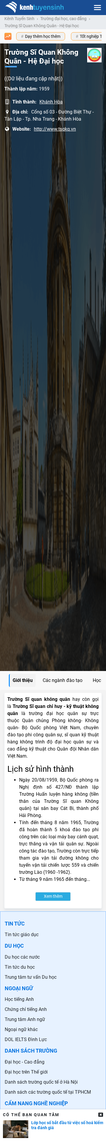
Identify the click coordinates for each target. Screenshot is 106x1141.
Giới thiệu (23, 680)
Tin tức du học (20, 967)
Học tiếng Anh (19, 999)
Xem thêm (53, 896)
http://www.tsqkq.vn (55, 129)
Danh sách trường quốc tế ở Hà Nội (41, 1082)
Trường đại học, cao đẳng (63, 18)
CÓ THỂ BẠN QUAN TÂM (31, 1114)
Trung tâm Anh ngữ (25, 1019)
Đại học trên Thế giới (26, 1072)
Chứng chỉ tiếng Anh (26, 1009)
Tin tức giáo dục (22, 934)
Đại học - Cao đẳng (24, 1062)
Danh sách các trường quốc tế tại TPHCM (48, 1092)
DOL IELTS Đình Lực (26, 1039)
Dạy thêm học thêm (42, 36)
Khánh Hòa (51, 102)
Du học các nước (22, 957)
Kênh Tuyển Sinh (19, 18)
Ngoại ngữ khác (21, 1029)
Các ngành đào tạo (62, 680)
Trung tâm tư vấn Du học (31, 977)
